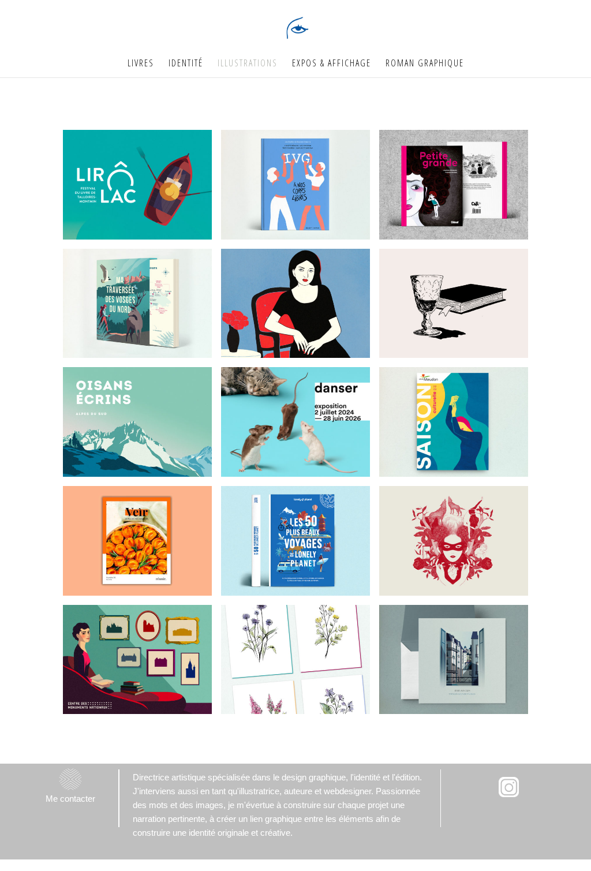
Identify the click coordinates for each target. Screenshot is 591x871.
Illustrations (248, 64)
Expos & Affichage (331, 64)
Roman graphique (425, 64)
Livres (141, 64)
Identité (186, 64)
